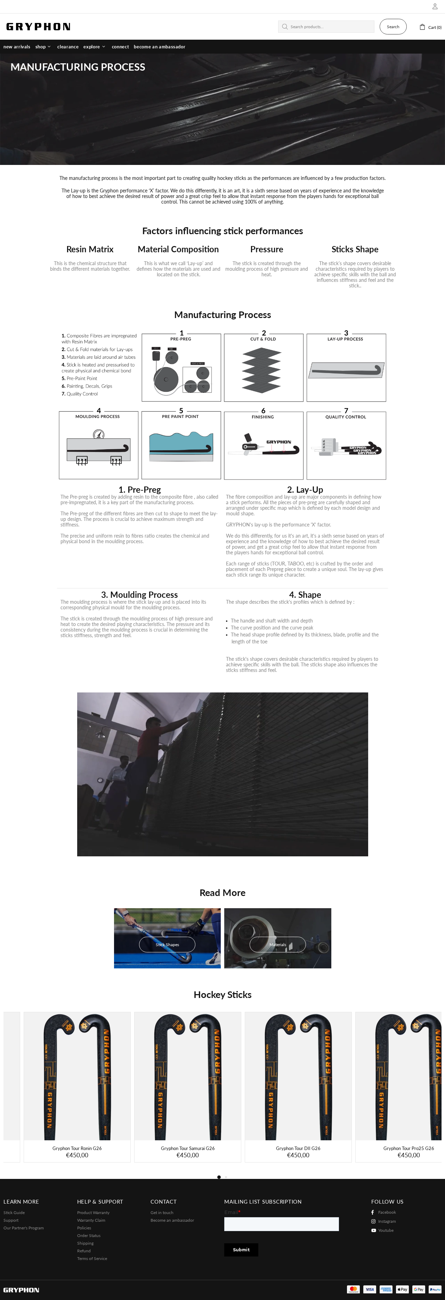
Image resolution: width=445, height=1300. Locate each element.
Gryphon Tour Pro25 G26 (388, 1148)
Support (10, 1220)
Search (393, 26)
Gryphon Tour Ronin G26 (57, 1148)
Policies (84, 1227)
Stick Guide (14, 1212)
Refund (84, 1250)
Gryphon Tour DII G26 (278, 1148)
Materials (277, 944)
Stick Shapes (167, 944)
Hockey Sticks (223, 994)
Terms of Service (92, 1258)
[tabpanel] (57, 1092)
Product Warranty (93, 1212)
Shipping (85, 1243)
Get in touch (162, 1212)
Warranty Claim (91, 1220)
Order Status (88, 1235)
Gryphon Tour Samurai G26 (168, 1148)
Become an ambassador (172, 1220)
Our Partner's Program (23, 1227)
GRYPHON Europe (38, 26)
